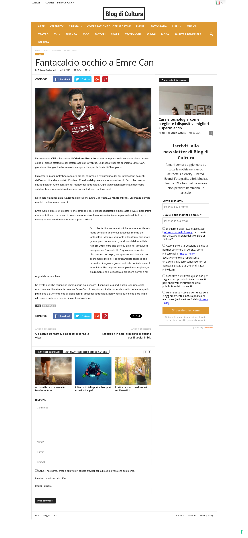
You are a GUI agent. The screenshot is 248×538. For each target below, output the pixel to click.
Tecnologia (133, 34)
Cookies (49, 2)
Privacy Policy (65, 2)
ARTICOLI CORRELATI (49, 351)
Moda (165, 34)
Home (37, 50)
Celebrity (56, 26)
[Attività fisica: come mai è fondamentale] (53, 371)
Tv (55, 34)
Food (86, 34)
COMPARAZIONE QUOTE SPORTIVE (109, 26)
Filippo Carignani (47, 70)
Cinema (74, 26)
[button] (211, 34)
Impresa (43, 42)
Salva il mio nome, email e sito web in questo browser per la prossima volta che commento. (86, 471)
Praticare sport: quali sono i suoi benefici (131, 389)
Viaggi (151, 34)
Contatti (36, 2)
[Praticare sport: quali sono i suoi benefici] (133, 371)
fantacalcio (49, 306)
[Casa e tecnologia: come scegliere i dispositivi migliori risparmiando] (186, 100)
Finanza (71, 34)
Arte (41, 26)
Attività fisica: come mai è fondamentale (50, 389)
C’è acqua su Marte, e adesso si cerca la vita (62, 335)
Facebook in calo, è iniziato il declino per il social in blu (126, 335)
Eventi (140, 26)
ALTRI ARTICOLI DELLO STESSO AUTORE (86, 351)
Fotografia (159, 26)
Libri (175, 26)
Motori (100, 34)
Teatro (43, 34)
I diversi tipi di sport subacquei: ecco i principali (93, 389)
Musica (192, 26)
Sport (115, 34)
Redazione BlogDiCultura (172, 132)
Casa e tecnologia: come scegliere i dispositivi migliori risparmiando (184, 123)
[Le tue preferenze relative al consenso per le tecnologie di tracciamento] (241, 531)
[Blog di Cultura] (124, 13)
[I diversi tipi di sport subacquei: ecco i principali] (93, 371)
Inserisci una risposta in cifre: (50, 478)
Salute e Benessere (187, 34)
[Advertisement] (62, 248)
